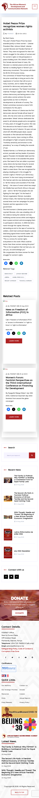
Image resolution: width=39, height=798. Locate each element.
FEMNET (10, 33)
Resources (5, 694)
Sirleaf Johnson (10, 280)
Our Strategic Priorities (10, 690)
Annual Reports (25, 698)
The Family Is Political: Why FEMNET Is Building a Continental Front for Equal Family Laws (24, 479)
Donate (19, 613)
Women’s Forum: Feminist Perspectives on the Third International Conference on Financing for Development (19, 383)
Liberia (7, 277)
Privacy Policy (24, 702)
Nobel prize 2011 (18, 277)
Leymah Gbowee (21, 273)
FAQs (3, 698)
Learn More (14, 341)
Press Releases (7, 702)
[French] (7, 676)
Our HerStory (6, 685)
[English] (3, 676)
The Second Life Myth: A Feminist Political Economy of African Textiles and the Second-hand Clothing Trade (24, 497)
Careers (22, 694)
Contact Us (24, 685)
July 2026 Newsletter (22, 551)
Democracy (9, 273)
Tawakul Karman (25, 280)
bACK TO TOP (19, 792)
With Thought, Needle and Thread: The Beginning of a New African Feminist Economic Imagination (24, 515)
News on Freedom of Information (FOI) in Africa (17, 312)
